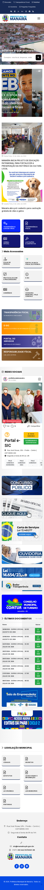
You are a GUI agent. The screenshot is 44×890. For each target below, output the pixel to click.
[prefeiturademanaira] (5, 379)
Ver (38, 632)
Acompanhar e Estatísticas (31, 441)
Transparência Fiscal (22, 2)
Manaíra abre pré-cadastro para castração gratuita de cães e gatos (21, 210)
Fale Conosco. (32, 463)
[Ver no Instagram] (39, 379)
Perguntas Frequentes (28, 7)
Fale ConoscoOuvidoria (10, 463)
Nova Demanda (31, 435)
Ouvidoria (13, 7)
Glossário (7, 2)
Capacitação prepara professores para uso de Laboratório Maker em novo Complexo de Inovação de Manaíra (22, 99)
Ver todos (38, 618)
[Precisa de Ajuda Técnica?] (41, 884)
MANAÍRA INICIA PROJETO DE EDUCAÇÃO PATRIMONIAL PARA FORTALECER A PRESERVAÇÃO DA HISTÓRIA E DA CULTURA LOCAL (21, 164)
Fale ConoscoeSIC (21, 463)
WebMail (36, 2)
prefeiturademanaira (16, 378)
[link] (22, 485)
